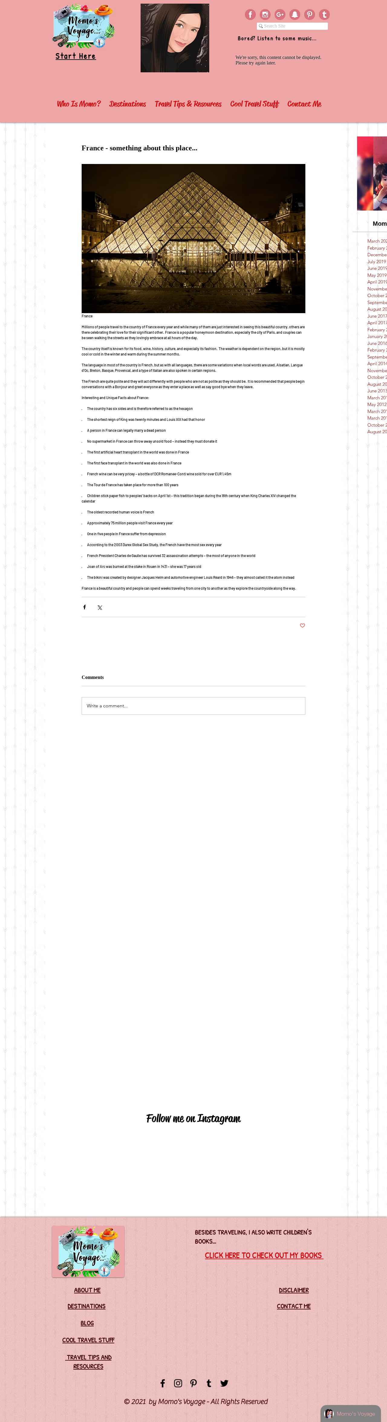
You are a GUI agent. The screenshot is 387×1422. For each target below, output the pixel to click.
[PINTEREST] (309, 14)
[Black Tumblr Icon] (208, 1383)
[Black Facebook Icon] (162, 1383)
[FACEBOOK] (250, 14)
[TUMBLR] (324, 14)
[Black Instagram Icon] (178, 1383)
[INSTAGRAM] (265, 14)
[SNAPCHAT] (294, 14)
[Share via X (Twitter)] (99, 607)
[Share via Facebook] (84, 607)
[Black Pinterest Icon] (193, 1383)
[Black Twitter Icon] (224, 1383)
